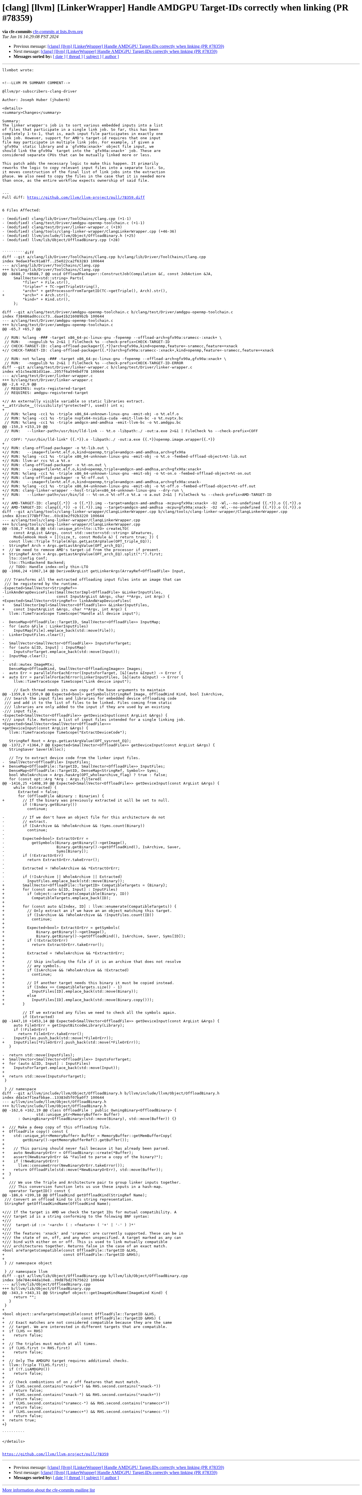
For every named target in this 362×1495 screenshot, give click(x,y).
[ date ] (59, 56)
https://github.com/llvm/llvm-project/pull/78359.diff (86, 197)
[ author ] (110, 56)
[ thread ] (74, 56)
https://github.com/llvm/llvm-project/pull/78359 (55, 1454)
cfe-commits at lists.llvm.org (58, 31)
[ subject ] (92, 56)
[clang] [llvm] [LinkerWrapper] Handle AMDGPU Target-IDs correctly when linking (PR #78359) (136, 46)
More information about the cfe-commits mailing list (48, 1490)
